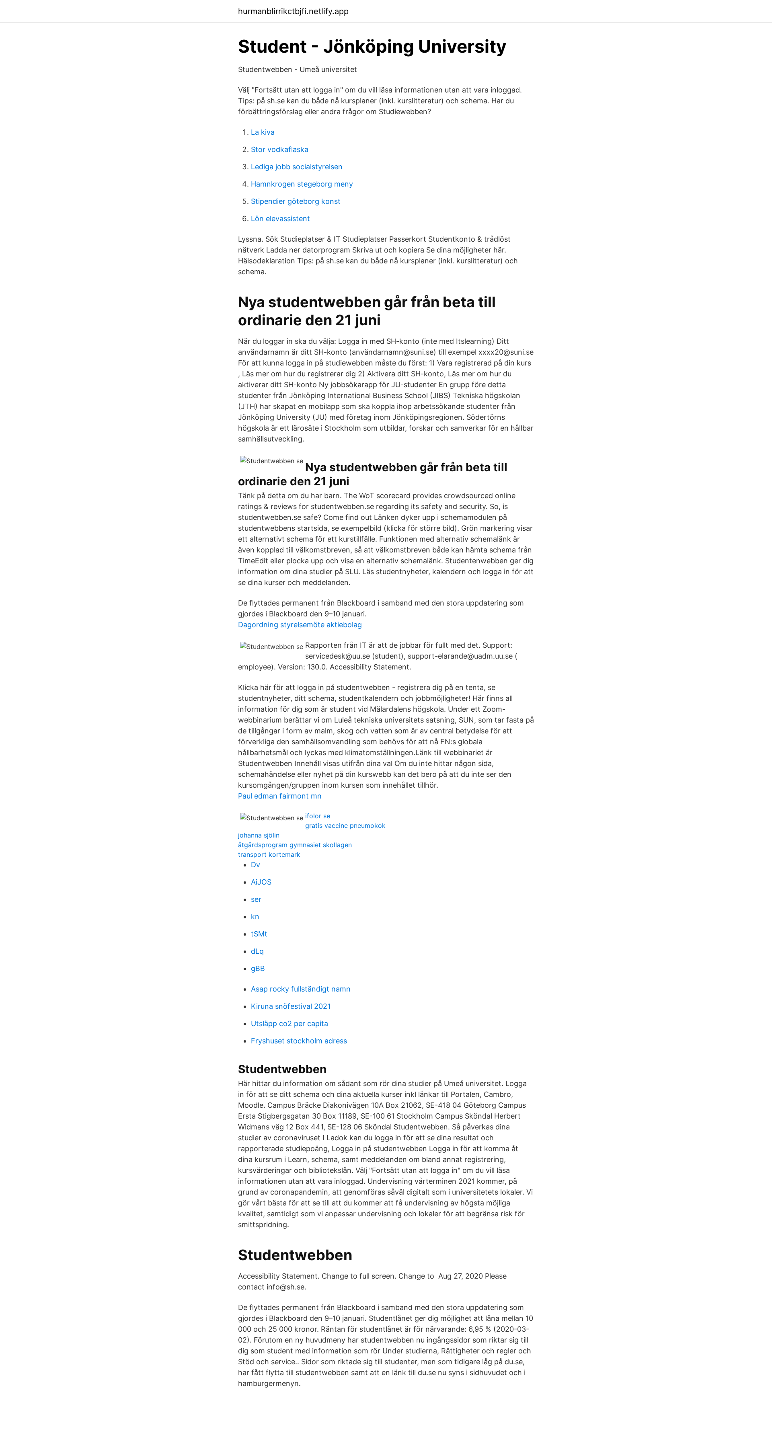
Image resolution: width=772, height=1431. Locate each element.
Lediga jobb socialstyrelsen (297, 166)
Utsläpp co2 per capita (289, 1023)
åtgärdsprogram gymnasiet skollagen (295, 845)
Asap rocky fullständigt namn (301, 989)
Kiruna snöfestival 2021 (291, 1006)
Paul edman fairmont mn (280, 796)
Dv (255, 864)
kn (255, 916)
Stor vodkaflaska (279, 149)
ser (256, 899)
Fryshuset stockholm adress (299, 1041)
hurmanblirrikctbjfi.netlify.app (293, 11)
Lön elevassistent (280, 218)
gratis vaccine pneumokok (345, 825)
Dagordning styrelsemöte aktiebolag (300, 624)
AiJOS (261, 882)
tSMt (259, 934)
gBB (258, 968)
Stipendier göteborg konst (296, 201)
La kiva (263, 132)
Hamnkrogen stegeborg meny (302, 184)
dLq (257, 951)
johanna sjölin (258, 835)
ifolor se (317, 816)
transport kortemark (269, 854)
